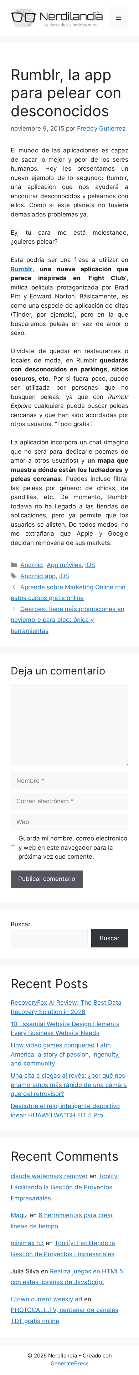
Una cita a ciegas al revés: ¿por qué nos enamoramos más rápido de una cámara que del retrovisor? (69, 1084)
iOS (90, 565)
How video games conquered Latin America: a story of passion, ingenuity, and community (65, 1054)
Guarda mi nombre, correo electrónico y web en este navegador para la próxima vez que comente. (73, 847)
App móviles (64, 565)
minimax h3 (27, 1243)
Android (31, 565)
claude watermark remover (49, 1176)
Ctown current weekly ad (46, 1299)
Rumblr (21, 269)
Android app (38, 576)
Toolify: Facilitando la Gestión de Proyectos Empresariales (65, 1186)
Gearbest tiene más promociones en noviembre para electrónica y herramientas (67, 619)
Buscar (20, 924)
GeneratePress (70, 1363)
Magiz (19, 1215)
